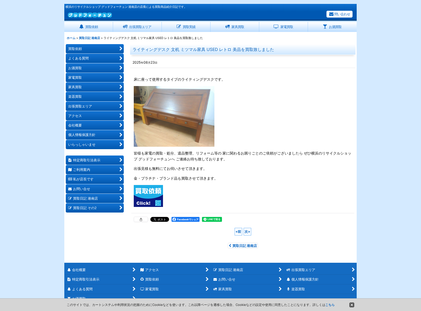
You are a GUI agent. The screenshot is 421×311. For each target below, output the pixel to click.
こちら (330, 305)
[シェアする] (141, 219)
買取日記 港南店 (244, 245)
